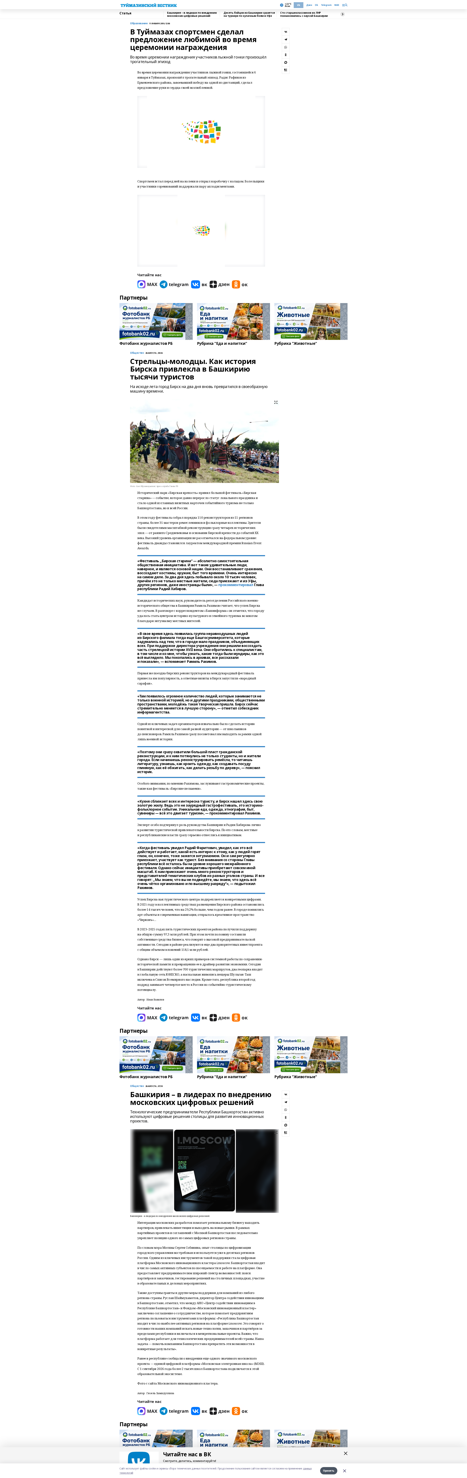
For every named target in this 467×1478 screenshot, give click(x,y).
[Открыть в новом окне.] (147, 284)
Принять (328, 1470)
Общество (137, 1086)
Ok (316, 5)
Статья (125, 13)
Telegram (326, 5)
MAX (336, 5)
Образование (139, 23)
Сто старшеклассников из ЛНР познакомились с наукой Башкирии (304, 14)
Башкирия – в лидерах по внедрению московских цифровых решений (192, 14)
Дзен (309, 5)
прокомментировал (235, 584)
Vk (298, 5)
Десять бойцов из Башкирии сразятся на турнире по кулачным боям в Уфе (249, 14)
